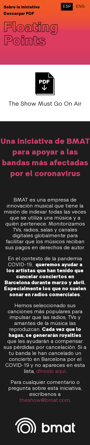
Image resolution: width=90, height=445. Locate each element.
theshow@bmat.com (44, 400)
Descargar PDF (19, 14)
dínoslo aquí (51, 371)
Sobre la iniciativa (22, 7)
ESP (67, 7)
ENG (80, 7)
